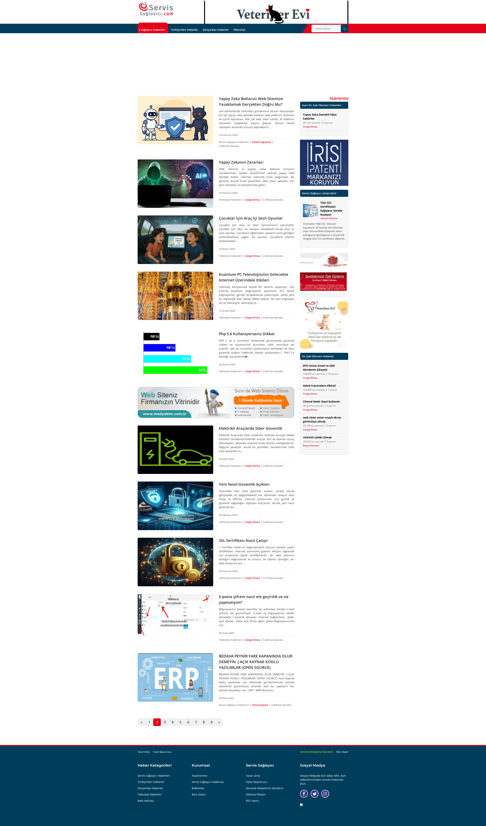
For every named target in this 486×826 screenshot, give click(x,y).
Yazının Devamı (328, 218)
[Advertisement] (243, 61)
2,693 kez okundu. (273, 256)
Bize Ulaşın (342, 751)
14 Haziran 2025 (228, 135)
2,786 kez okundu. (273, 199)
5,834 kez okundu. (273, 640)
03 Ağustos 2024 (228, 515)
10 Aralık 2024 (227, 310)
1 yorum (332, 390)
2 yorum (331, 426)
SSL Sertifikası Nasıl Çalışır (243, 540)
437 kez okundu (311, 123)
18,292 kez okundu (313, 442)
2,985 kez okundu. (229, 146)
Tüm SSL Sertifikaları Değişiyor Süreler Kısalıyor (331, 208)
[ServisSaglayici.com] (157, 9)
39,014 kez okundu (313, 406)
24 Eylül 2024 (226, 459)
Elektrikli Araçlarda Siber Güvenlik (250, 428)
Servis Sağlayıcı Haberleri (234, 142)
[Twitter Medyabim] (315, 794)
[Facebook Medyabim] (304, 794)
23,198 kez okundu (313, 426)
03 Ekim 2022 (226, 698)
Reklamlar (198, 788)
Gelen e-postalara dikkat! (319, 385)
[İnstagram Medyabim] (325, 794)
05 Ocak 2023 (226, 633)
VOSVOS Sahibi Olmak (317, 437)
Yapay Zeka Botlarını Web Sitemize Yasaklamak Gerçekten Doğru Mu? (251, 101)
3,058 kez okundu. (273, 465)
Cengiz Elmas (252, 199)
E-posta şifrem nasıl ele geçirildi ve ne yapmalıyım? (254, 599)
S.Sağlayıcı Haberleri (152, 30)
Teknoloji (239, 30)
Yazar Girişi (144, 751)
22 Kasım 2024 (227, 364)
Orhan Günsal (260, 705)
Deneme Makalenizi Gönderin (316, 751)
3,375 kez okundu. (273, 578)
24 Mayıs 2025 (227, 249)
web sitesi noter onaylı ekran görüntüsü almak (322, 419)
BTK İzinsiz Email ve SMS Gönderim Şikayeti (319, 367)
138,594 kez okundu (314, 374)
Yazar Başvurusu (162, 751)
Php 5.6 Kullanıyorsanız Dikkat (247, 333)
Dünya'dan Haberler (216, 30)
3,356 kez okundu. (273, 522)
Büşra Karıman (311, 446)
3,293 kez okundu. (273, 317)
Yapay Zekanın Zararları (241, 162)
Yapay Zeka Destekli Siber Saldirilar (320, 116)
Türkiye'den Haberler (184, 30)
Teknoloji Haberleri (230, 199)
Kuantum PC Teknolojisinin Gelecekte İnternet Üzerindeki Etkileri (253, 277)
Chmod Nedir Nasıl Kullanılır (321, 401)
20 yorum (333, 374)
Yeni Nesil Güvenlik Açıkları (244, 484)
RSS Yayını (252, 800)
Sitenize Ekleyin (256, 794)
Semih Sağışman (261, 142)
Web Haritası (146, 800)
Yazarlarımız (338, 98)
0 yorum (327, 123)
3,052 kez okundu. (273, 371)
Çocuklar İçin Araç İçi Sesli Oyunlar (251, 218)
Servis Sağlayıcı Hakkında (208, 782)
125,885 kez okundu (314, 390)
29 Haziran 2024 (228, 571)
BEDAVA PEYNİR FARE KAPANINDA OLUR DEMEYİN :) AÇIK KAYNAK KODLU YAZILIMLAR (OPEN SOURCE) (255, 661)
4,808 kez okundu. (281, 705)
